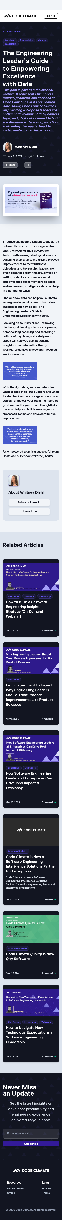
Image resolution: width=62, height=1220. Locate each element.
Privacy (46, 1188)
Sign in (51, 15)
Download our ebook (17, 456)
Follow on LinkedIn (29, 502)
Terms (46, 1193)
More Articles (29, 511)
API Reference (15, 1188)
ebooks (42, 40)
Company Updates (17, 851)
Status (11, 1193)
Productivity (26, 40)
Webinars (29, 596)
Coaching (10, 40)
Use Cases (13, 596)
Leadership (10, 44)
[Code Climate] (20, 16)
